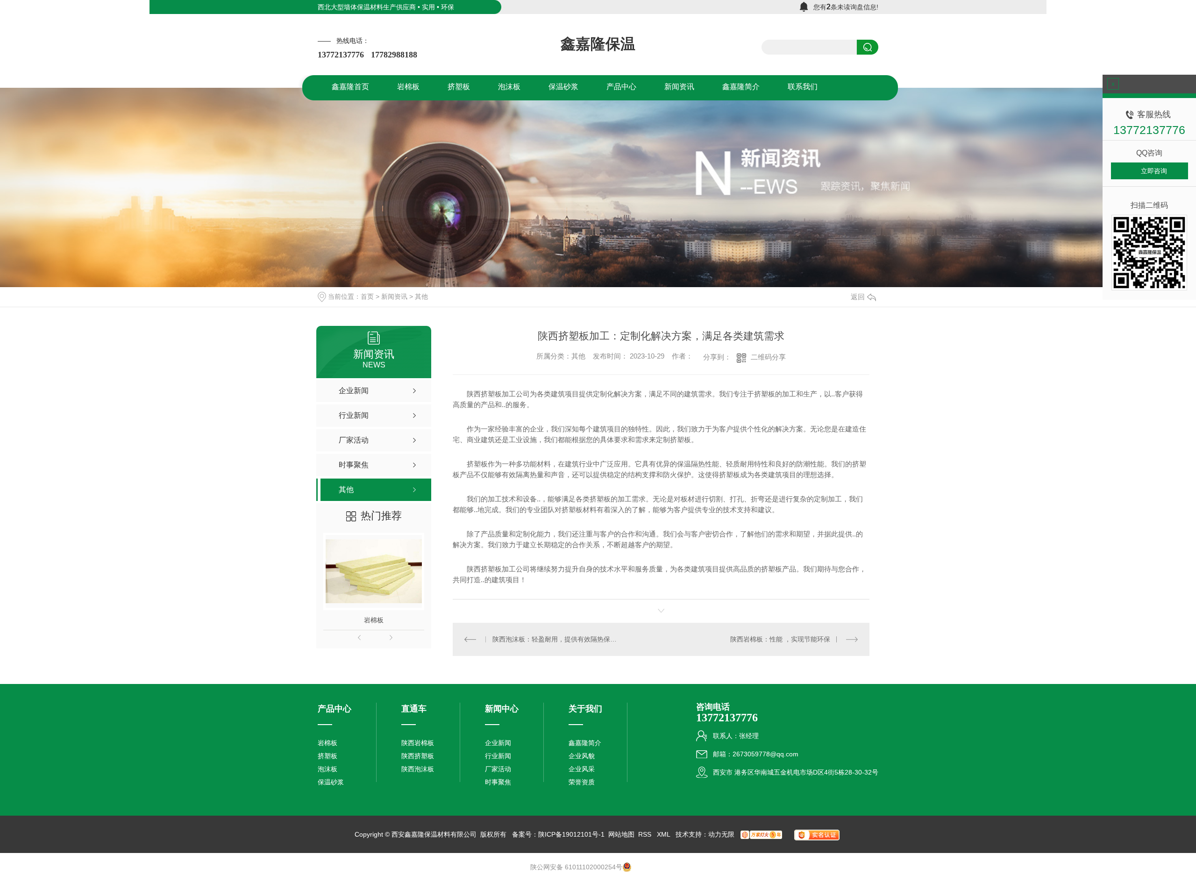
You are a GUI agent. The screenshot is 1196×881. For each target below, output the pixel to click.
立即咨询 (1154, 171)
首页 (367, 296)
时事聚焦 (498, 782)
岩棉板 (374, 620)
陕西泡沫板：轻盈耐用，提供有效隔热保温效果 (557, 639)
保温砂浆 (331, 782)
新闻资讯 (394, 296)
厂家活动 (498, 769)
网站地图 (621, 834)
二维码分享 (768, 357)
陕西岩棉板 (417, 743)
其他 (421, 296)
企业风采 (582, 769)
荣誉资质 (582, 782)
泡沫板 (327, 769)
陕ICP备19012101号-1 (571, 834)
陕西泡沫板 (417, 769)
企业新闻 (498, 743)
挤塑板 (327, 756)
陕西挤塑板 (417, 756)
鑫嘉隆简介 (585, 743)
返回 (858, 297)
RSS (645, 834)
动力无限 (721, 834)
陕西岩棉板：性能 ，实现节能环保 (780, 639)
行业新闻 (498, 756)
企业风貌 (582, 756)
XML (664, 834)
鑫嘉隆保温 (598, 43)
